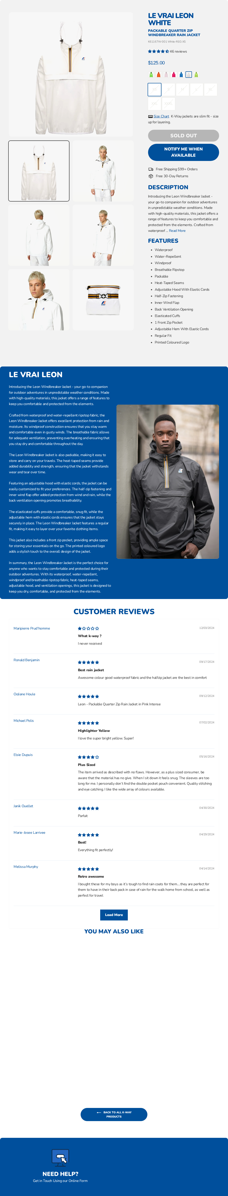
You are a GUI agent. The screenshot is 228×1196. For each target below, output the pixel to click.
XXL (154, 103)
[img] (88, 628)
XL (210, 89)
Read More (177, 230)
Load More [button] (114, 914)
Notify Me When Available (183, 152)
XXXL (168, 103)
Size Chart (161, 116)
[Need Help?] (60, 1158)
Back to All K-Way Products (117, 1114)
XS (154, 89)
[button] (159, 51)
